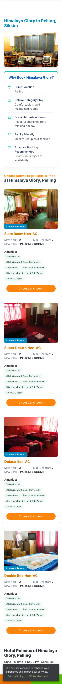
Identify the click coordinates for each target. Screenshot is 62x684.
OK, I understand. (38, 676)
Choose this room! (31, 288)
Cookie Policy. (16, 676)
